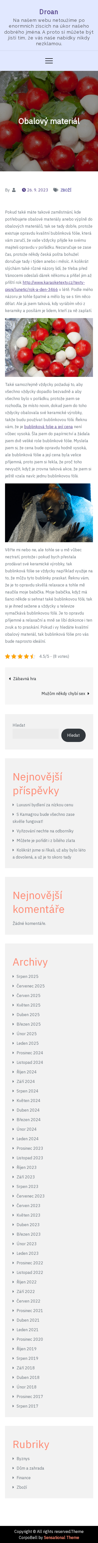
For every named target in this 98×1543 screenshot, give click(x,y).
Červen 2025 (28, 995)
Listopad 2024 (30, 1062)
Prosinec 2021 (30, 1310)
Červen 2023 (28, 1205)
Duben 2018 (28, 1377)
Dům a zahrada (30, 1468)
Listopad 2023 (30, 1157)
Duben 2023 (28, 1224)
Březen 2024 (29, 1119)
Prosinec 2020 (30, 1339)
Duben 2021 (28, 1320)
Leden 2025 (28, 1043)
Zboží (66, 190)
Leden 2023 (28, 1253)
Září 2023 (26, 1176)
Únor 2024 (27, 1129)
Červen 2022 (28, 1301)
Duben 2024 (28, 1110)
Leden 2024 (28, 1138)
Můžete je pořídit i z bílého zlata (46, 840)
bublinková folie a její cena (48, 426)
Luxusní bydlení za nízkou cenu (45, 804)
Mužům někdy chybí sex (63, 693)
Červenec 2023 (31, 1196)
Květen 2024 (28, 1100)
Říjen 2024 (27, 1071)
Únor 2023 (27, 1243)
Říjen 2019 (27, 1348)
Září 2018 (26, 1367)
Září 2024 (26, 1081)
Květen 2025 (28, 1005)
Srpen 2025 (27, 976)
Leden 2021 (28, 1329)
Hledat (19, 725)
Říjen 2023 (27, 1167)
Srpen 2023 (27, 1186)
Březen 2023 (29, 1234)
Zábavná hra (24, 678)
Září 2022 (26, 1291)
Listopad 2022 (30, 1272)
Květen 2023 (28, 1215)
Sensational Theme (61, 1537)
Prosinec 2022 (30, 1262)
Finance (24, 1477)
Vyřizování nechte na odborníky (45, 830)
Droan (49, 11)
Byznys (23, 1458)
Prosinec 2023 (30, 1148)
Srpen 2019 (27, 1358)
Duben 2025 (28, 1014)
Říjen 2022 (27, 1281)
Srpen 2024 (27, 1090)
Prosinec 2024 (30, 1052)
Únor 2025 (27, 1033)
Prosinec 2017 (30, 1396)
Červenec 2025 (31, 985)
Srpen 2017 (27, 1406)
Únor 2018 (27, 1386)
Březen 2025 (29, 1024)
